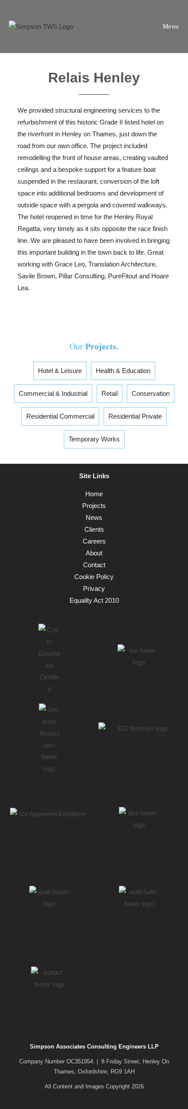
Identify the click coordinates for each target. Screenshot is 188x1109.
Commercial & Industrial (53, 393)
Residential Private (135, 416)
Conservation (151, 393)
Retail (109, 393)
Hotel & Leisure (60, 370)
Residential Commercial (60, 416)
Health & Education (123, 370)
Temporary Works (94, 439)
